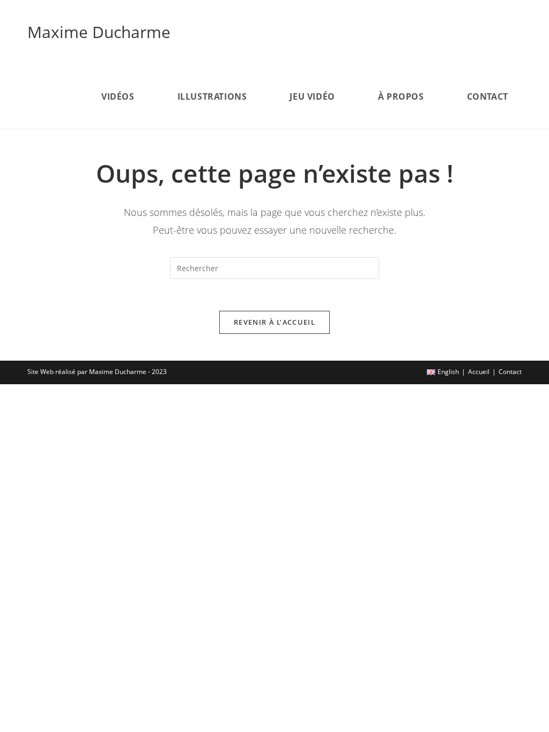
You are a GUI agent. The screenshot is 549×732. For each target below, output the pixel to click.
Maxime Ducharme (98, 32)
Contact (510, 371)
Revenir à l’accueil (274, 322)
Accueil (478, 371)
